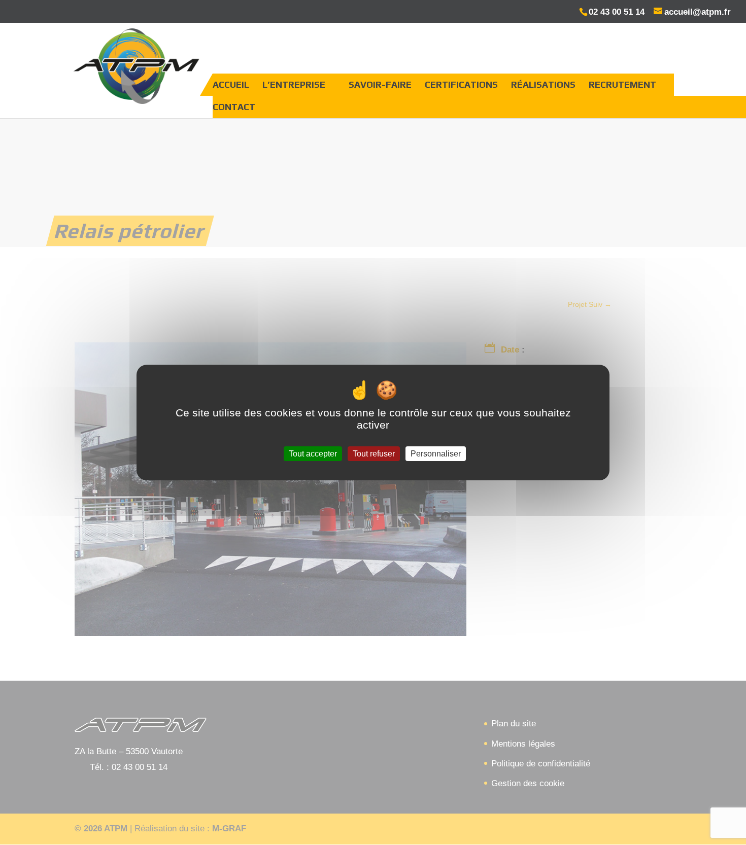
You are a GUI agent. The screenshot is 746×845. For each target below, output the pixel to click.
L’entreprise (293, 84)
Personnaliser (436, 453)
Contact (234, 106)
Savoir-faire (380, 84)
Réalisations (543, 84)
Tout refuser (374, 453)
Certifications (461, 84)
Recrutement (622, 84)
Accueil (231, 84)
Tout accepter (313, 453)
